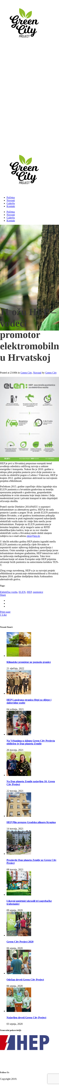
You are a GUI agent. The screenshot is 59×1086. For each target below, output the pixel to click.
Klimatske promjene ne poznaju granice (29, 662)
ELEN (22, 592)
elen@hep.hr (33, 536)
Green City (26, 372)
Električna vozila (8, 592)
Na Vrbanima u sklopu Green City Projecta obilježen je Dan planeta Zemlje (31, 742)
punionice (38, 592)
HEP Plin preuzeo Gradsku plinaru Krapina (31, 822)
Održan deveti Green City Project (25, 979)
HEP (29, 592)
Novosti (37, 372)
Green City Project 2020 (20, 941)
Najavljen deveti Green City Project (26, 1017)
